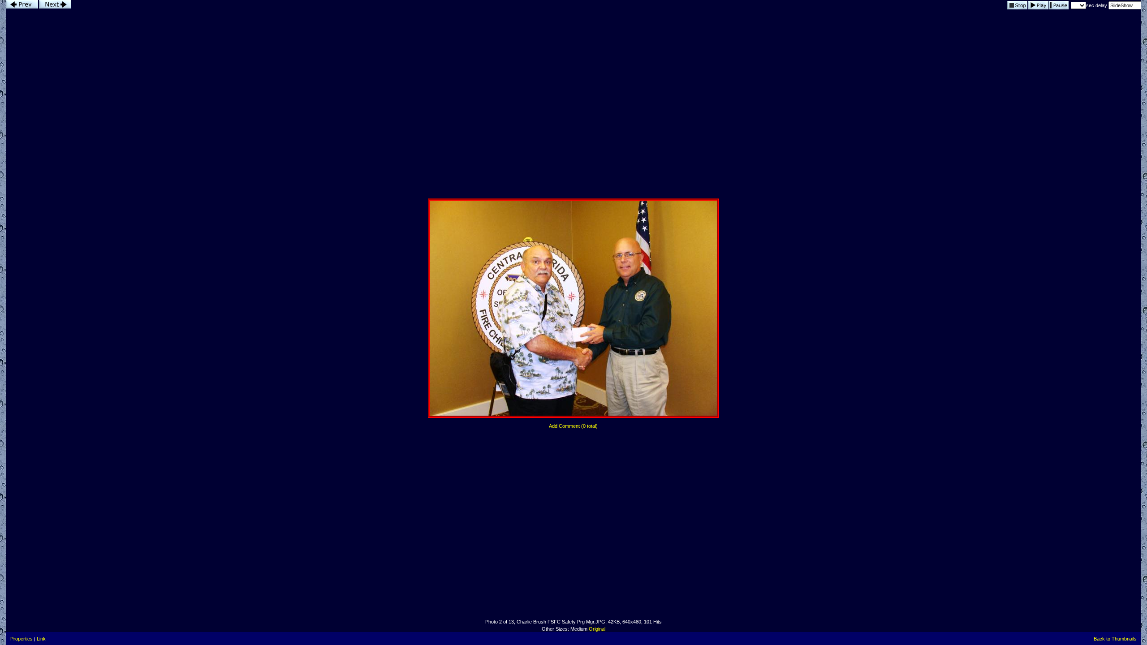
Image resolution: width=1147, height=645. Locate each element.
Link (41, 638)
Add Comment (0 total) (573, 426)
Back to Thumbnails (1115, 638)
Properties (21, 638)
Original (597, 629)
